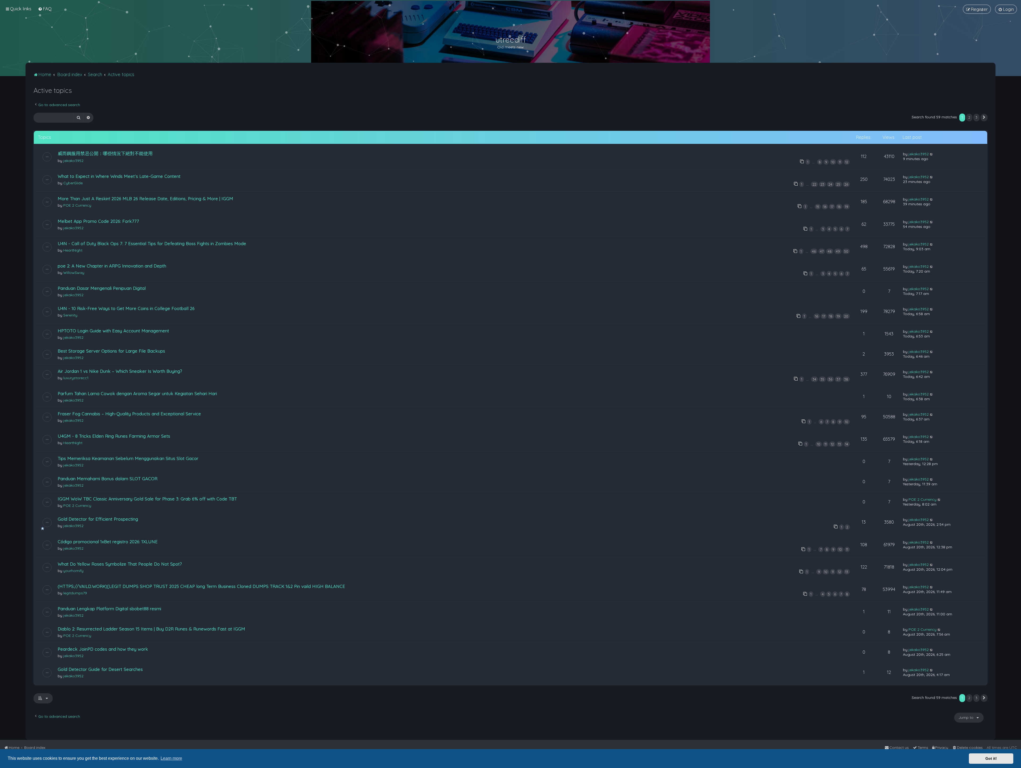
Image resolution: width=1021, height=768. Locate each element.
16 (824, 206)
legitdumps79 (75, 593)
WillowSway (73, 272)
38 (846, 379)
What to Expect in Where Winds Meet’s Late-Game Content (119, 176)
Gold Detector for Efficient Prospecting (98, 519)
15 (817, 206)
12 (846, 162)
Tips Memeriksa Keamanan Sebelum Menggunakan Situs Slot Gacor (128, 458)
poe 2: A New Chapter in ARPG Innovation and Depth (112, 266)
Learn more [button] (171, 758)
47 (821, 251)
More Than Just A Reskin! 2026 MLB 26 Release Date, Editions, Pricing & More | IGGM (145, 198)
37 (838, 379)
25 (838, 184)
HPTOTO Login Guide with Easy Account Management (113, 330)
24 (830, 184)
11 (840, 162)
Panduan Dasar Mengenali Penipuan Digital (102, 288)
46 (814, 251)
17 (832, 206)
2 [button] (969, 117)
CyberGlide (73, 183)
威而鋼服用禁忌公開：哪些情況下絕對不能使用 (105, 153)
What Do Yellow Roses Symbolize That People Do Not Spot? (120, 564)
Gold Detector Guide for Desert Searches (100, 669)
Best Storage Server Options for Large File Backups (111, 351)
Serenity (70, 315)
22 (814, 184)
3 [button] (976, 117)
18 (839, 206)
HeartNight (72, 250)
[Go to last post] (931, 154)
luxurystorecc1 (76, 377)
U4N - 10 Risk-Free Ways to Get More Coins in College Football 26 (126, 308)
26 (846, 184)
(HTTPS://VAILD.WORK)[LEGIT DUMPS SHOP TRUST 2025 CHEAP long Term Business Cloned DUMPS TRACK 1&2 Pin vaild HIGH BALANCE (201, 586)
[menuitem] (45, 9)
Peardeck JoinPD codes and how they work (103, 649)
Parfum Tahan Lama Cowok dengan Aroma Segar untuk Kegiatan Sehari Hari (137, 393)
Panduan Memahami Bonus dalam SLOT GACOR (107, 478)
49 (838, 251)
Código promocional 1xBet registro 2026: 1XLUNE (108, 541)
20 (846, 316)
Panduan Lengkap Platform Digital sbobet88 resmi (109, 608)
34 (814, 379)
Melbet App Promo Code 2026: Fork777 (98, 221)
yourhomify (73, 570)
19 (846, 206)
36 (830, 379)
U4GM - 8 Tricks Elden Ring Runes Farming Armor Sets (114, 436)
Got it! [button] (991, 758)
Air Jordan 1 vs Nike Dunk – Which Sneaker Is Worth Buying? (120, 371)
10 (833, 162)
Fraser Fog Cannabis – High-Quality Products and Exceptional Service (129, 413)
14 (846, 444)
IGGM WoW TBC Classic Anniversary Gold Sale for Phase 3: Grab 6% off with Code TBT (147, 499)
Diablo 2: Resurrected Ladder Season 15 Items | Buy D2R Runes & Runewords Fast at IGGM (151, 629)
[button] (984, 117)
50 (846, 251)
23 (822, 184)
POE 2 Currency (77, 205)
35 (822, 379)
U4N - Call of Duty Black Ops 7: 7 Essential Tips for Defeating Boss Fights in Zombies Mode (152, 243)
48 (830, 251)
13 (839, 444)
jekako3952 (73, 160)
